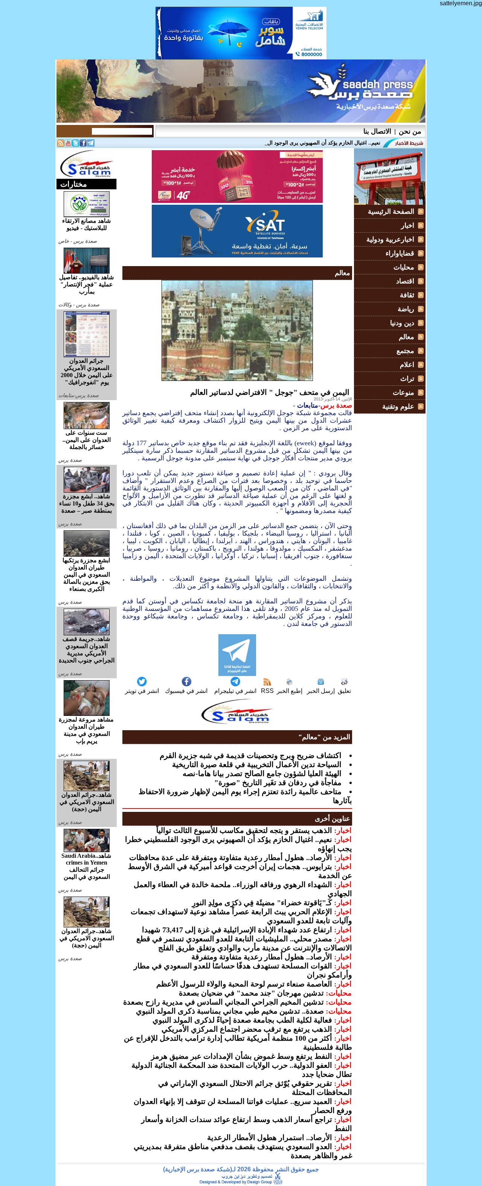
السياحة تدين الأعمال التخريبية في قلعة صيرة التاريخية (257, 764)
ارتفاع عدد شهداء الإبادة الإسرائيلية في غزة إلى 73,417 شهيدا (237, 930)
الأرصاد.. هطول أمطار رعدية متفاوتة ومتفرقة (261, 957)
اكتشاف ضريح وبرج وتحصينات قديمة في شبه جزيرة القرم (251, 755)
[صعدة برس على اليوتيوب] (68, 145)
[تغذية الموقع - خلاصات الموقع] (60, 145)
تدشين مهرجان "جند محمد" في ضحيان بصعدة (251, 993)
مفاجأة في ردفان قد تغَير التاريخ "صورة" (278, 782)
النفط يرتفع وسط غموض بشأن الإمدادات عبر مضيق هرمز (241, 1056)
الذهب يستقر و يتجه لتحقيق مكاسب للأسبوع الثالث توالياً (244, 830)
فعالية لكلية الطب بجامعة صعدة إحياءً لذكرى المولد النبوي (242, 1020)
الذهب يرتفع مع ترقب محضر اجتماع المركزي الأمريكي (247, 1029)
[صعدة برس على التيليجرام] (91, 145)
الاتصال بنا (377, 131)
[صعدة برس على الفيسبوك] (83, 145)
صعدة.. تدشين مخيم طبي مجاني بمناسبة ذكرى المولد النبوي (230, 1011)
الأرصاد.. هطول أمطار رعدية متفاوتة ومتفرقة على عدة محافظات (230, 857)
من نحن (410, 131)
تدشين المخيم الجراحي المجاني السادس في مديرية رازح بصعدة (223, 1002)
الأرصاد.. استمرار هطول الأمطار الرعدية (269, 1137)
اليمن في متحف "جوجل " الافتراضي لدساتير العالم (269, 392)
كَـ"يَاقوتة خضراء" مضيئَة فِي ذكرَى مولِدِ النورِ (262, 902)
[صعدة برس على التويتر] (75, 145)
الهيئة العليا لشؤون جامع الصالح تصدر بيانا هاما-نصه (262, 773)
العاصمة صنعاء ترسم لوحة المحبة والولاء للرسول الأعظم (244, 984)
